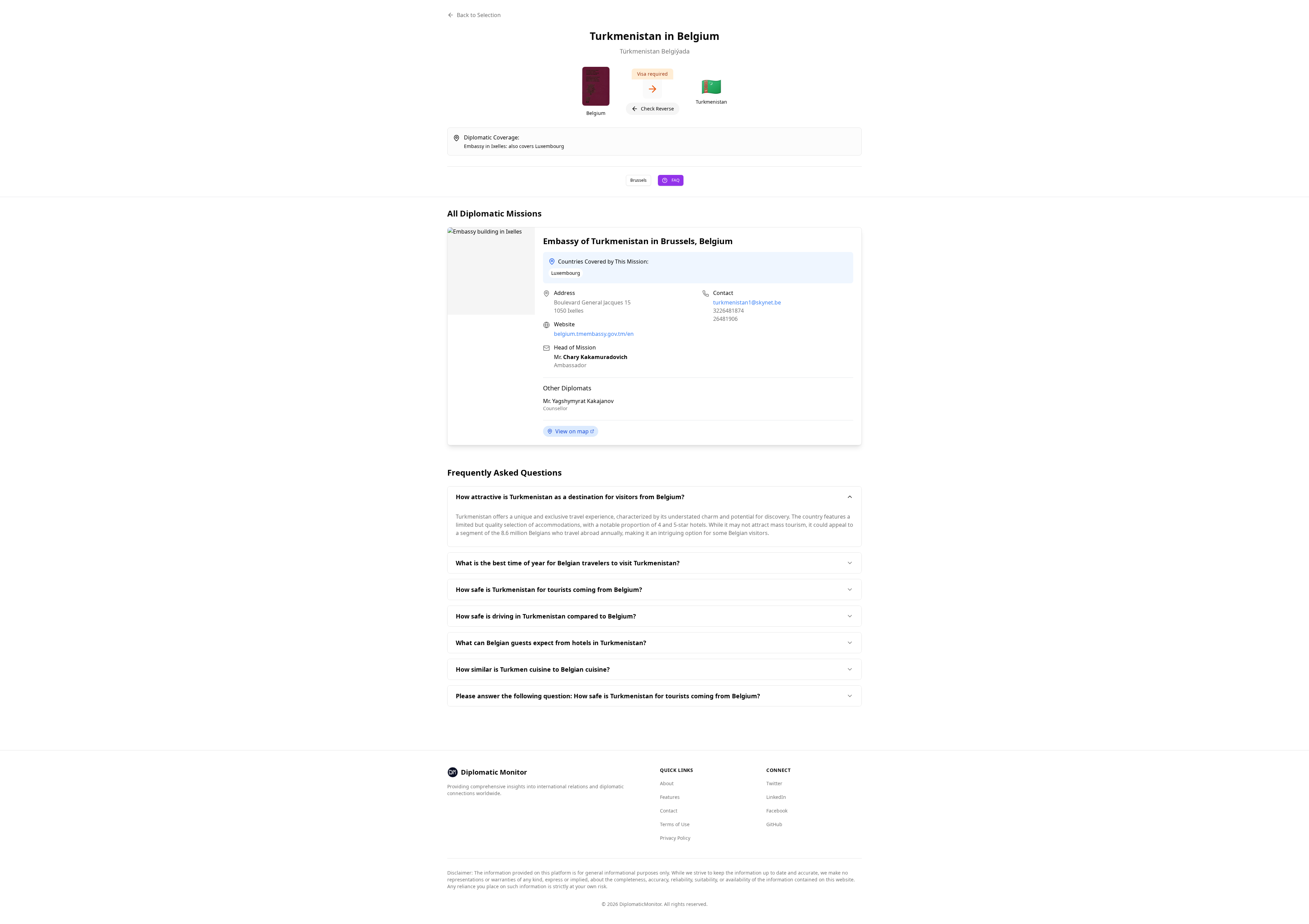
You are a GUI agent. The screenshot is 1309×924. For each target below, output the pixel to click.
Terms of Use (675, 824)
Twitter (774, 783)
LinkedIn (776, 797)
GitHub (774, 824)
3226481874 (728, 310)
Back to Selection (479, 15)
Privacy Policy (675, 838)
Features (670, 797)
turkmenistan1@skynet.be (747, 302)
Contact (668, 810)
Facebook (776, 810)
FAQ (675, 180)
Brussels (638, 180)
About (667, 783)
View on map (572, 431)
